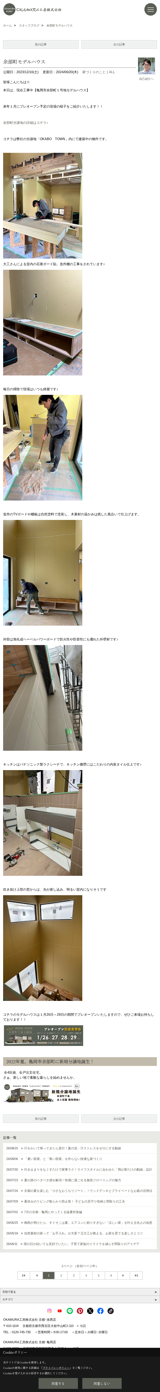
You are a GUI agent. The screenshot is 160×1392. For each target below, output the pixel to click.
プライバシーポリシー (56, 1368)
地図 (83, 1326)
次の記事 (119, 44)
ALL (112, 72)
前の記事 (41, 44)
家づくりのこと (94, 72)
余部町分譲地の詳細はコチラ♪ (25, 122)
